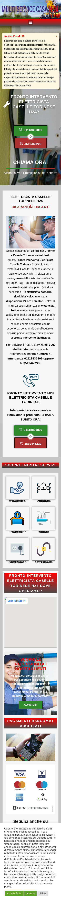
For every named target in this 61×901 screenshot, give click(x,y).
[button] (30, 22)
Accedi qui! (30, 704)
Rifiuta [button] (42, 893)
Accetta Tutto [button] (14, 893)
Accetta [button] (30, 893)
